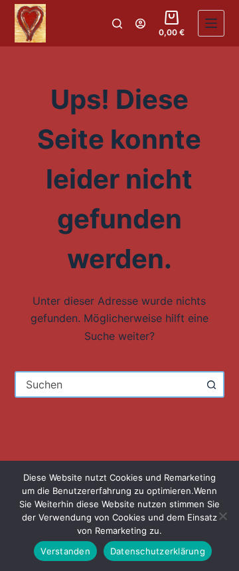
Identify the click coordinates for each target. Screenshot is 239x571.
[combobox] (108, 384)
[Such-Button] (211, 384)
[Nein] (222, 516)
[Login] (140, 24)
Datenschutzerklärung (157, 551)
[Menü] (211, 23)
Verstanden (65, 551)
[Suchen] (117, 24)
